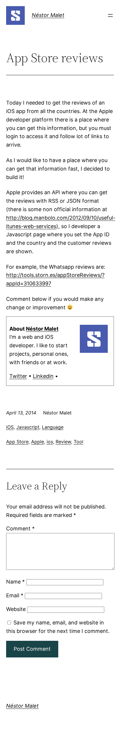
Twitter (18, 376)
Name (15, 582)
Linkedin (43, 376)
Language (52, 427)
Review (63, 442)
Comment (20, 528)
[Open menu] (110, 15)
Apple (37, 442)
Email (14, 595)
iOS (10, 427)
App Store (17, 442)
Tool (78, 442)
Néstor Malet (48, 15)
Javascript (27, 427)
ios (50, 442)
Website (16, 609)
